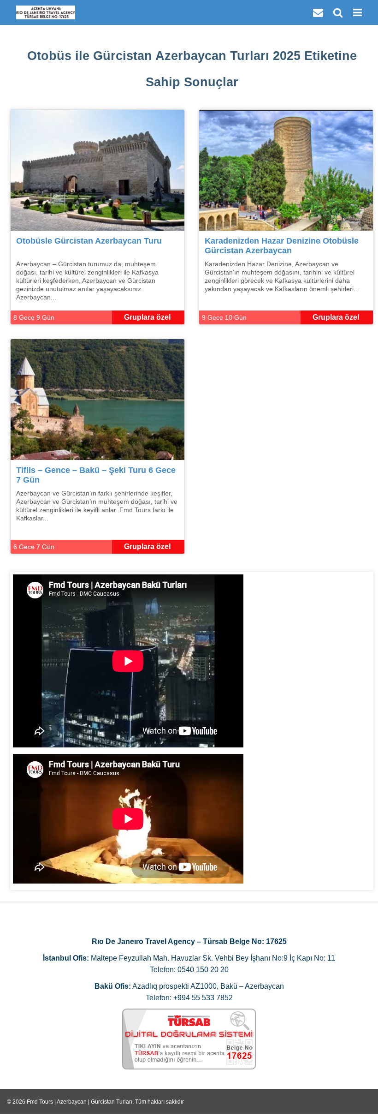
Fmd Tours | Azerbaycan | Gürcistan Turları (79, 1102)
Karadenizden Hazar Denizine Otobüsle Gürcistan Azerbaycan (282, 245)
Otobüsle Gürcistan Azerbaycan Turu (89, 240)
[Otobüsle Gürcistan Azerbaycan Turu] (97, 169)
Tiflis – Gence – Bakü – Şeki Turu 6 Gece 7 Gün (96, 475)
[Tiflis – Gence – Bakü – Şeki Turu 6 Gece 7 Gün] (97, 399)
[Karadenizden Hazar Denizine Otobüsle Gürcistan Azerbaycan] (286, 169)
